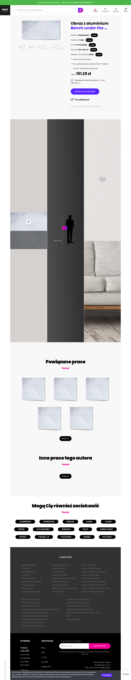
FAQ (43, 652)
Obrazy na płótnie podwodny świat (95, 588)
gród (21, 529)
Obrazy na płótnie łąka (30, 599)
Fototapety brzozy (29, 578)
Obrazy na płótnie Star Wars (92, 592)
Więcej (65, 438)
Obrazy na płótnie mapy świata (94, 582)
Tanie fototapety (73, 619)
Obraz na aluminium (60, 585)
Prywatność (104, 652)
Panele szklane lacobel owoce (78, 603)
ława (89, 521)
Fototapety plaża (58, 572)
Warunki (85, 654)
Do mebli (24, 661)
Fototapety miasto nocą (61, 565)
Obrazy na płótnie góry (90, 575)
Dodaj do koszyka (85, 91)
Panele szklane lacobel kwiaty (78, 599)
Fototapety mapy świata (31, 592)
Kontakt (44, 662)
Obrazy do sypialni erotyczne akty (65, 588)
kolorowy (43, 529)
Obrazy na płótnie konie (91, 578)
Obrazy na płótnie (88, 565)
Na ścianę (24, 665)
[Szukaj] (80, 10)
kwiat (23, 536)
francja (44, 536)
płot (85, 529)
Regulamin (46, 666)
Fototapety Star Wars (60, 575)
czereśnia (25, 521)
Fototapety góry (28, 585)
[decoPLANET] (5, 10)
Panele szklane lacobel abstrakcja (35, 613)
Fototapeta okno (28, 572)
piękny (70, 521)
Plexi (68, 616)
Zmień (94, 35)
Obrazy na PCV (57, 592)
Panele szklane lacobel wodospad (80, 609)
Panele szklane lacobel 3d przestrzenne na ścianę (40, 609)
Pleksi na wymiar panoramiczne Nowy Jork (83, 613)
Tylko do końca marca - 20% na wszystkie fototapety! (64, 2)
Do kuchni (24, 654)
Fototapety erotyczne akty (31, 582)
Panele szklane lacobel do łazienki (35, 619)
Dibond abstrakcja (29, 565)
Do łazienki (25, 658)
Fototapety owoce (59, 568)
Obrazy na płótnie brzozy (91, 568)
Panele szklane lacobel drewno (33, 622)
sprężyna (48, 521)
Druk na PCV (26, 568)
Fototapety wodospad (60, 582)
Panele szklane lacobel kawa (33, 626)
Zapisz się (100, 646)
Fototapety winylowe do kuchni (64, 578)
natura (107, 536)
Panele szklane (24, 649)
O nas (44, 657)
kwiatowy (106, 529)
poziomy (66, 536)
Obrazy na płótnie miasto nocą (94, 585)
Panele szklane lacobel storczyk (79, 606)
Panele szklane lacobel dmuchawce (35, 616)
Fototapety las (27, 588)
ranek (87, 536)
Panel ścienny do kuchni (31, 603)
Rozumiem (106, 675)
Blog (43, 648)
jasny (108, 521)
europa (66, 529)
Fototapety (26, 575)
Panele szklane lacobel (30, 606)
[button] (95, 10)
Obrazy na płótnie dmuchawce (94, 572)
